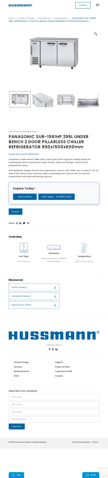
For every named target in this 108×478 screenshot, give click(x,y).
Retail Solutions (21, 371)
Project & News (62, 366)
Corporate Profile (63, 371)
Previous (9, 105)
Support (59, 362)
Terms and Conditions (81, 442)
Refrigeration (62, 18)
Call (18, 475)
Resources (16, 280)
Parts (16, 375)
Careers (59, 375)
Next (99, 105)
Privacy (95, 442)
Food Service (44, 18)
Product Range (26, 18)
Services (18, 366)
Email (93, 475)
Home (12, 18)
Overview (15, 236)
